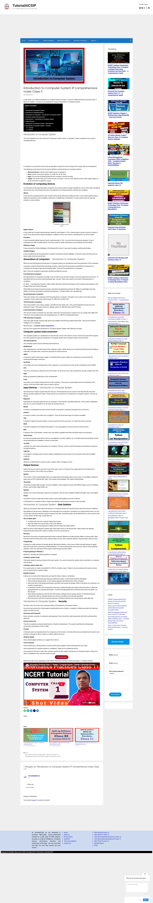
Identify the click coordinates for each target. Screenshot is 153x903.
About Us (93, 40)
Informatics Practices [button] (63, 40)
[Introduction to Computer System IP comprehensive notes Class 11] (119, 584)
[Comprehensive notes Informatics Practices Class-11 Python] (119, 457)
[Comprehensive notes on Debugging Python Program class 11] (119, 532)
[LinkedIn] (149, 8)
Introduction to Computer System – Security (38, 125)
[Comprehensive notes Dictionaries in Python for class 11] (119, 388)
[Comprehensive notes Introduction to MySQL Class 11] (119, 371)
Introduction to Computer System (35, 110)
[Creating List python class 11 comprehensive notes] (119, 474)
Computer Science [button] (33, 40)
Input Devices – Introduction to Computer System (40, 119)
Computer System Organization (44, 326)
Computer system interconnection (35, 117)
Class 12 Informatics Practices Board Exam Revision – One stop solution (117, 627)
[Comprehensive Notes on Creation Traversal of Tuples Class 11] (119, 422)
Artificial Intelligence (48, 40)
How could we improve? (116, 672)
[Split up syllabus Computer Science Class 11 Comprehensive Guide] (61, 735)
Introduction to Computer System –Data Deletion (39, 123)
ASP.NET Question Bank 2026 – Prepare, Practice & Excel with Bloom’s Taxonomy (117, 601)
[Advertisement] (76, 26)
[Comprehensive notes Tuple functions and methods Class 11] (119, 405)
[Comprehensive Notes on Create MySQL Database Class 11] (119, 353)
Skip (141, 899)
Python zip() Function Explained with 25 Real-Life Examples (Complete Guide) (117, 608)
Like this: (31, 127)
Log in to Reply (30, 787)
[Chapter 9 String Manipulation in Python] (119, 491)
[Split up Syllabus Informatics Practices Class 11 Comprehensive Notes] (87, 735)
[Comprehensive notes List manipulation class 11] (119, 440)
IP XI (26, 752)
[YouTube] (140, 8)
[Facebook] (142, 8)
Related (31, 129)
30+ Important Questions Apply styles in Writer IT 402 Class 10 (42, 754)
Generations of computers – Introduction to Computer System (43, 115)
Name (113, 655)
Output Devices (30, 121)
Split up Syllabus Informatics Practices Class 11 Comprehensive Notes (118, 300)
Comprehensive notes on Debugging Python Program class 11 (118, 517)
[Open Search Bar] (130, 40)
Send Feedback (115, 694)
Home (23, 40)
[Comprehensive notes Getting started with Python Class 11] (119, 567)
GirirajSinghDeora (34, 776)
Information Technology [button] (80, 40)
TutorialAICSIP (24, 5)
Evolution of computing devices (35, 112)
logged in (34, 800)
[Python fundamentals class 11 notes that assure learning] (119, 549)
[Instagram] (144, 8)
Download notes (61, 657)
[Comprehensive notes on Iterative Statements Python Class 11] (119, 509)
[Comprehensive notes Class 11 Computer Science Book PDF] (36, 735)
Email (113, 663)
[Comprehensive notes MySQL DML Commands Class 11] (119, 336)
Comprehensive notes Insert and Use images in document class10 (42, 756)
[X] (147, 8)
